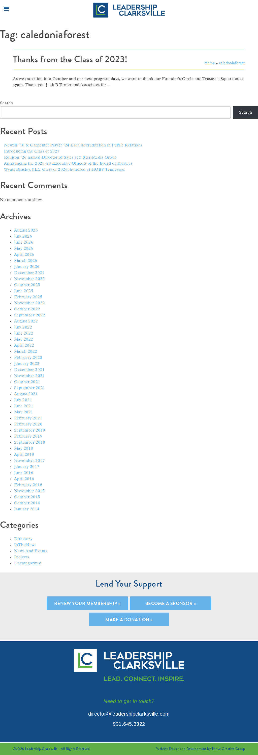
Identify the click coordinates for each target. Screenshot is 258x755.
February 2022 (28, 358)
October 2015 (27, 497)
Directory (23, 539)
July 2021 (23, 400)
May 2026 (23, 249)
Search (6, 103)
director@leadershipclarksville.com (129, 714)
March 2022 (25, 352)
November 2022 (29, 303)
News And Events (30, 551)
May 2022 (23, 340)
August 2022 (26, 321)
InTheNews (25, 545)
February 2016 (28, 485)
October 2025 (27, 285)
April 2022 (24, 346)
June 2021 (23, 406)
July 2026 (23, 237)
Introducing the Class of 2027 (32, 151)
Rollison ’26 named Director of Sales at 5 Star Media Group (60, 158)
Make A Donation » (128, 619)
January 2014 (27, 509)
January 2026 (27, 267)
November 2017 (29, 461)
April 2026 (24, 255)
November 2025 (29, 279)
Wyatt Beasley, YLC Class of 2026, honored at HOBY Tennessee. (65, 170)
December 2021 (29, 370)
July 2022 (23, 327)
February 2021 (28, 418)
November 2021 (29, 376)
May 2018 (23, 449)
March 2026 (25, 261)
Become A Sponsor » (170, 603)
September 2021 (29, 388)
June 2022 (23, 334)
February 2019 (28, 437)
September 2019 (29, 431)
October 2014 (27, 503)
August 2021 (26, 394)
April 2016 (24, 479)
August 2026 (26, 231)
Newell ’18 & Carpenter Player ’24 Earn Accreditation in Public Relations (73, 145)
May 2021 (23, 412)
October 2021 (27, 382)
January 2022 (27, 364)
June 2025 (23, 291)
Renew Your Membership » (87, 603)
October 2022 (27, 309)
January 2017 (27, 467)
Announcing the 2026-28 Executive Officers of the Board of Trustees (68, 164)
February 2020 (28, 424)
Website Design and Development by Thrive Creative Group (200, 748)
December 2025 (29, 273)
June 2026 (23, 243)
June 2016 (23, 473)
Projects (21, 557)
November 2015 (29, 491)
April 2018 (24, 455)
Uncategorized (27, 563)
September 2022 (29, 315)
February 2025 (28, 297)
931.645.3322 (129, 724)
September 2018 (29, 443)
